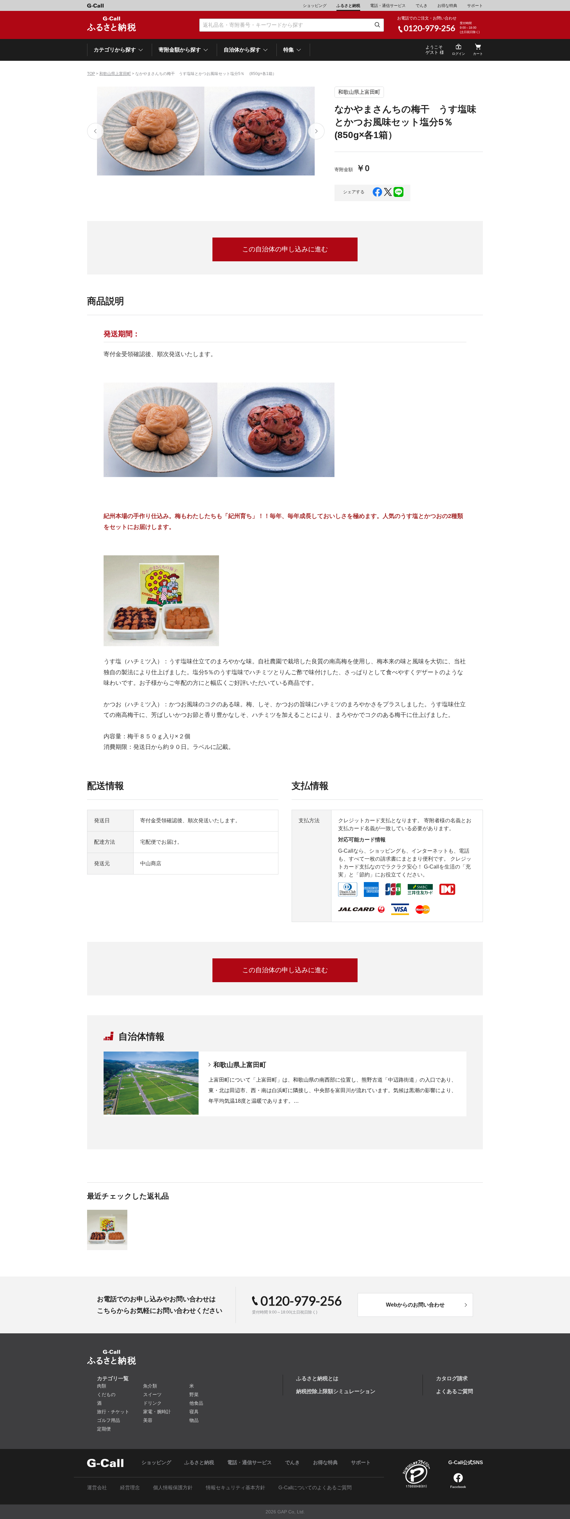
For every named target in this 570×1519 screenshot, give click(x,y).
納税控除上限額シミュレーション (335, 1391)
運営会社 (97, 1487)
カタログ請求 (452, 1378)
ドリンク (152, 1403)
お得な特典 (447, 5)
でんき (422, 5)
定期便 (104, 1428)
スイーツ (152, 1394)
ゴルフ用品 (108, 1420)
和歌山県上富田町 (115, 73)
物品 (194, 1420)
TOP (91, 73)
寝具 (194, 1411)
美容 (147, 1420)
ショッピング (315, 5)
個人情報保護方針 (173, 1487)
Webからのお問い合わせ (415, 1305)
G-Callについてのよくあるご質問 (315, 1487)
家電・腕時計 (157, 1411)
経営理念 (130, 1487)
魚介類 (150, 1386)
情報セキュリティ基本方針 (235, 1487)
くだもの (106, 1394)
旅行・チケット (113, 1411)
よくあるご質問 (454, 1391)
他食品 (196, 1403)
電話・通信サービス (388, 5)
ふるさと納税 (348, 5)
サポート (475, 5)
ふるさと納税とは (317, 1378)
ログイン (458, 54)
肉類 (101, 1386)
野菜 (194, 1394)
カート (478, 54)
